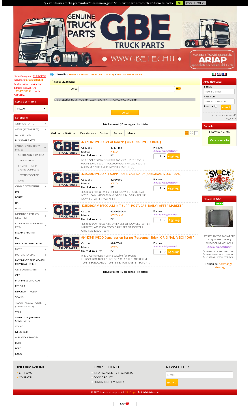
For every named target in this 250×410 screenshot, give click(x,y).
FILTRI (18, 208)
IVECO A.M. (117, 215)
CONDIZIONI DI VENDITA (109, 382)
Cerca (74, 88)
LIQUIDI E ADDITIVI (25, 232)
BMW (18, 342)
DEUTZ (19, 197)
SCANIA (19, 297)
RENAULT (20, 286)
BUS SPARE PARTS (25, 140)
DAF (17, 191)
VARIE (21, 180)
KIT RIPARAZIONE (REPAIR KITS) (29, 225)
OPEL (18, 275)
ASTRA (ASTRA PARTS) (27, 129)
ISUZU (18, 353)
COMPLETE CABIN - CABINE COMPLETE (28, 167)
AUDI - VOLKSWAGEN (26, 337)
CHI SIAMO (25, 372)
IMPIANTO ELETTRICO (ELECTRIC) (27, 215)
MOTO (19, 249)
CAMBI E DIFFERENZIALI (27, 186)
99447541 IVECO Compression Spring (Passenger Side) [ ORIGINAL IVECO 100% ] (137, 237)
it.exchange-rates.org (223, 265)
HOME (74, 99)
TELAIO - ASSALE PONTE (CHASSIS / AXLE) (28, 304)
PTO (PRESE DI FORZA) (27, 280)
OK (180, 3)
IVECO (114, 151)
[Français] (224, 74)
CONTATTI (25, 377)
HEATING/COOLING (29, 175)
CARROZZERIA (26, 160)
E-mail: (208, 86)
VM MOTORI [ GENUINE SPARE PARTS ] (27, 319)
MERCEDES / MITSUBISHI (28, 243)
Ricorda (208, 106)
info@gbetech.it (34, 80)
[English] (219, 74)
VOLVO (19, 326)
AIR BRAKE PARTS (24, 123)
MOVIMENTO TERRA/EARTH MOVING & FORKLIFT (30, 262)
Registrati (231, 118)
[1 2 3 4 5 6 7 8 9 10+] (160, 156)
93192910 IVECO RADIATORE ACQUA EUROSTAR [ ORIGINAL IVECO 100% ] (219, 239)
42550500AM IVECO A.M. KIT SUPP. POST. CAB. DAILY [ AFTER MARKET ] (132, 206)
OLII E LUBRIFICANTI (26, 269)
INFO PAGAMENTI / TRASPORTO (113, 372)
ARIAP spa (130, 392)
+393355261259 (22, 91)
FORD (18, 348)
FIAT (17, 202)
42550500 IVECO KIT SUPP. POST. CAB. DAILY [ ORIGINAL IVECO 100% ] (131, 174)
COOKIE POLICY (195, 3)
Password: (210, 96)
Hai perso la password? (223, 115)
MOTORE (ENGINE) (25, 254)
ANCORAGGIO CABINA (31, 155)
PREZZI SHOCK (212, 199)
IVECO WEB (21, 331)
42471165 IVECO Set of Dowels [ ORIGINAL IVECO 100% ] (121, 142)
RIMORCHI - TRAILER (26, 291)
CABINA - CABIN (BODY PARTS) (27, 147)
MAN (17, 238)
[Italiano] (214, 74)
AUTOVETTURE (23, 134)
